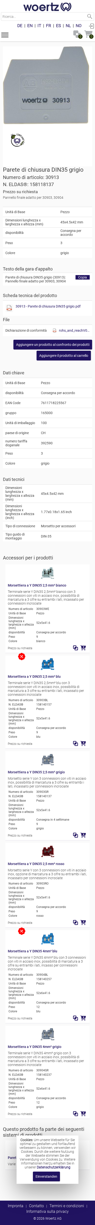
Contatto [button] (36, 1206)
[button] (5, 34)
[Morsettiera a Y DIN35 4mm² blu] (47, 944)
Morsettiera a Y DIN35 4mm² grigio (34, 1047)
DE (19, 25)
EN (30, 25)
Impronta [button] (15, 1206)
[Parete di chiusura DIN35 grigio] (46, 85)
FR (48, 25)
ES (58, 25)
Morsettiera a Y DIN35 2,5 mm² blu (34, 676)
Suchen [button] (90, 16)
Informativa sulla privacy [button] (47, 1211)
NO (79, 25)
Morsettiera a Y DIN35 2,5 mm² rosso (36, 864)
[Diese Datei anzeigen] (9, 308)
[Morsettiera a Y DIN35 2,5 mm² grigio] (47, 765)
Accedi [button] (91, 26)
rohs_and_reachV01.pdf (74, 330)
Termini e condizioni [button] (66, 1206)
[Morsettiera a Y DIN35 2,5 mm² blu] (47, 669)
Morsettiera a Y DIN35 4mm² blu (32, 951)
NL (68, 25)
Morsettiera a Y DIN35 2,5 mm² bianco (37, 585)
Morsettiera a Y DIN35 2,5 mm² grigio (36, 772)
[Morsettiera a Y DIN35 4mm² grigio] (47, 1039)
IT (39, 25)
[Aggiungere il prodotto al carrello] (83, 648)
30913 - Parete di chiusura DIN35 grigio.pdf (48, 306)
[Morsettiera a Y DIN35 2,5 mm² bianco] (47, 578)
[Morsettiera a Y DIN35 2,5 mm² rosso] (47, 856)
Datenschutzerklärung (53, 1167)
